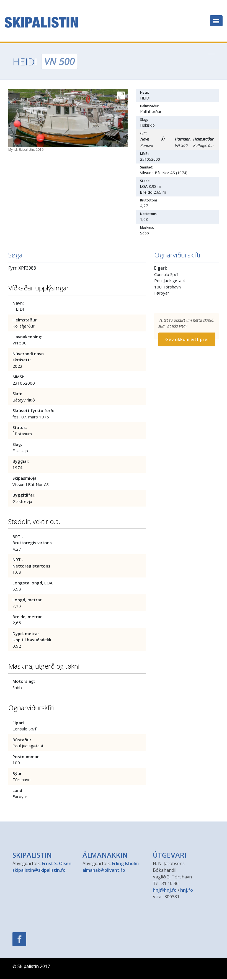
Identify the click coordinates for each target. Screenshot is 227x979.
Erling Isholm (125, 863)
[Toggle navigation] (216, 20)
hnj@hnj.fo (165, 890)
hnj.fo (186, 890)
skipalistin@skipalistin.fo (39, 870)
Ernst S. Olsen (56, 863)
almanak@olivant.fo (103, 870)
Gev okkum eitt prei (186, 339)
